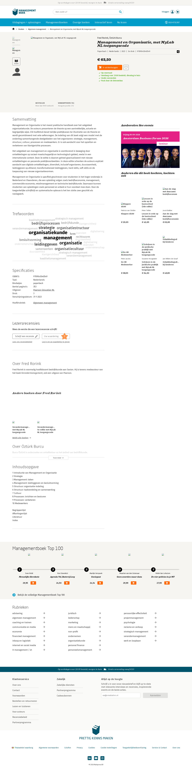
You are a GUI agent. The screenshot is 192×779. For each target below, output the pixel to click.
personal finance (76, 645)
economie (17, 631)
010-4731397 (174, 22)
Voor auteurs (18, 711)
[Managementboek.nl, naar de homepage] (24, 15)
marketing (73, 622)
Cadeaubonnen (64, 695)
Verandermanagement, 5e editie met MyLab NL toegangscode (47, 429)
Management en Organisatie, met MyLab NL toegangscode (72, 29)
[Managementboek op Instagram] (102, 758)
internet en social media (24, 645)
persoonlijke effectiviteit (135, 613)
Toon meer (57, 458)
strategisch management (136, 631)
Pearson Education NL (43, 290)
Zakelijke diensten (65, 685)
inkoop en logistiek (21, 641)
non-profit (73, 631)
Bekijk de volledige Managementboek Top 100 (41, 594)
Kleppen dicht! (127, 214)
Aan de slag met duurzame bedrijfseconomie (171, 216)
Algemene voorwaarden (49, 748)
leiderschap (73, 618)
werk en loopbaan (132, 641)
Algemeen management (37, 29)
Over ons (16, 685)
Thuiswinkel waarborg (24, 748)
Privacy (80, 748)
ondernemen (74, 636)
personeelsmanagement (80, 650)
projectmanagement (134, 618)
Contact (16, 690)
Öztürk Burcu (115, 38)
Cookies (91, 748)
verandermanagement (135, 636)
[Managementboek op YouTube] (96, 758)
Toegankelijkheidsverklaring (134, 748)
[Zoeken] (120, 11)
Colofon (67, 748)
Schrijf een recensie (24, 336)
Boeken (21, 29)
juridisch (72, 613)
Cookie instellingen (109, 748)
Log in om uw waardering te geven (56, 342)
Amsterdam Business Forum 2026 (146, 138)
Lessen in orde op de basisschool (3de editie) (150, 216)
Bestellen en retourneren (24, 701)
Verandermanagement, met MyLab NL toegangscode (22, 429)
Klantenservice (20, 679)
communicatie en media (24, 627)
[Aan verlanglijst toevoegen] (126, 67)
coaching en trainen (21, 622)
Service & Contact (159, 748)
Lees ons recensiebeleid (22, 342)
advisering (17, 613)
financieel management (24, 636)
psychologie (129, 622)
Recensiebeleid (19, 717)
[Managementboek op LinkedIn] (90, 758)
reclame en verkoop (133, 627)
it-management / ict (22, 650)
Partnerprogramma (21, 722)
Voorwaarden (18, 695)
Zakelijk (61, 679)
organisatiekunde (76, 641)
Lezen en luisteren (21, 706)
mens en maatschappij (79, 627)
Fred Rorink (102, 38)
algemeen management (24, 618)
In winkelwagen (110, 67)
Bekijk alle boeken (20, 438)
